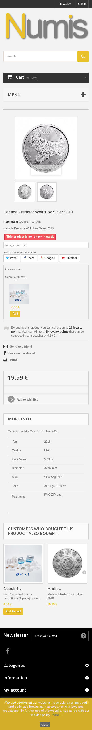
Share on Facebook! (21, 353)
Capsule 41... (13, 589)
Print (13, 360)
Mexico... (54, 589)
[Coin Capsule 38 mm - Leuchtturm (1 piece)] (19, 294)
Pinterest (71, 258)
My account (14, 690)
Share (30, 258)
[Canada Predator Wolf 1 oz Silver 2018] (25, 192)
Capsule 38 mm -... (15, 278)
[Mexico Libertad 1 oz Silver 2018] (67, 564)
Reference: (10, 222)
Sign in (82, 3)
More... (57, 715)
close (45, 724)
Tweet (13, 258)
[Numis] (46, 26)
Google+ (49, 258)
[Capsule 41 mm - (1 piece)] (23, 564)
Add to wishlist (27, 399)
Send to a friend (21, 346)
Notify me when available (19, 252)
